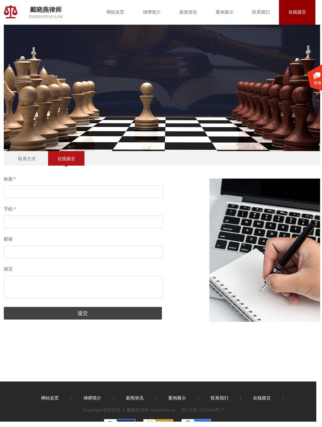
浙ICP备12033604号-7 (202, 410)
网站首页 (115, 12)
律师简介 (152, 12)
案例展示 (224, 12)
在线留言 (297, 12)
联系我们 (261, 12)
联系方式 (27, 158)
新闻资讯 (188, 12)
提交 (83, 313)
